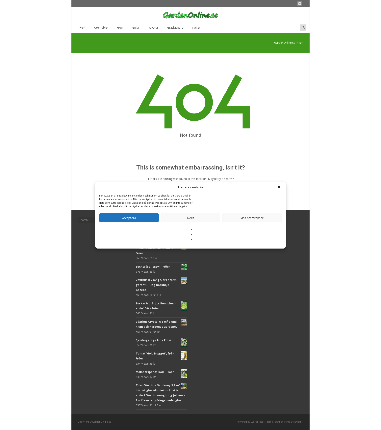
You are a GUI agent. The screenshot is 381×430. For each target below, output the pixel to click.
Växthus (153, 27)
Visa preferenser (252, 218)
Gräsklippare (175, 27)
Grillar (136, 27)
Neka (190, 218)
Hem (82, 27)
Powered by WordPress (250, 421)
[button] (279, 187)
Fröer (120, 27)
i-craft (277, 421)
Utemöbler (101, 27)
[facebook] (299, 4)
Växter (196, 27)
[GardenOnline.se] (190, 15)
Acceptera (129, 218)
